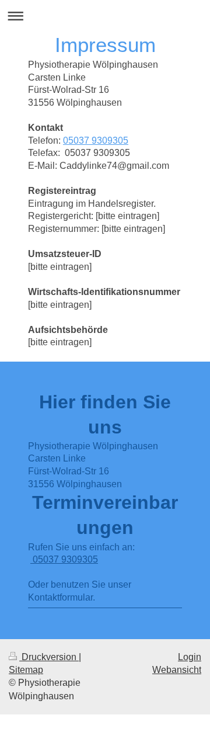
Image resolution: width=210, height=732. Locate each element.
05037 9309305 (95, 140)
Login (189, 657)
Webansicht (176, 670)
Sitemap (26, 670)
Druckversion (49, 657)
